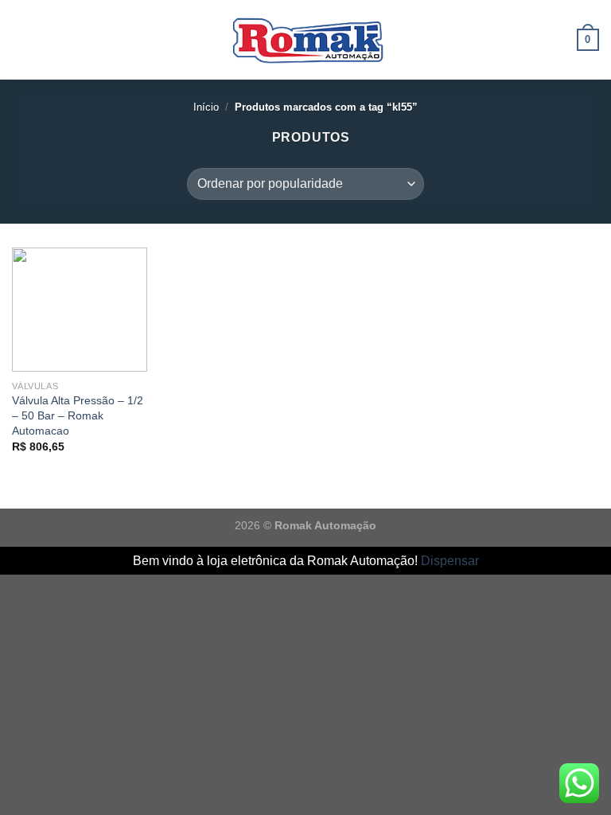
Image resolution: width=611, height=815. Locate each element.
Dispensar (450, 560)
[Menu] (21, 39)
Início (206, 107)
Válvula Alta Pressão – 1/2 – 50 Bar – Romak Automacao (77, 415)
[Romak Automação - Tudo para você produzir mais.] (305, 40)
